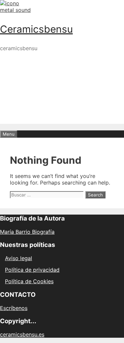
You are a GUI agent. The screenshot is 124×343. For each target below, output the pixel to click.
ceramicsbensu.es (22, 334)
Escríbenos (13, 308)
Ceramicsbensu (36, 29)
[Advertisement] (62, 119)
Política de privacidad (32, 269)
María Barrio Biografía (27, 231)
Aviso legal (18, 258)
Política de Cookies (29, 281)
